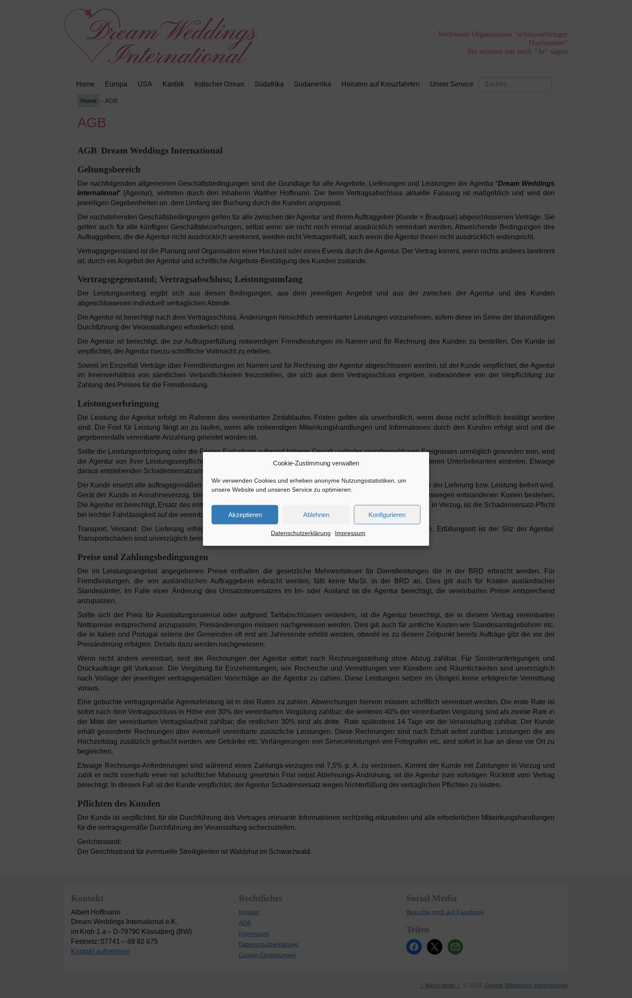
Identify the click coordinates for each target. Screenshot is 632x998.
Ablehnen (316, 514)
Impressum (350, 533)
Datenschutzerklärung (301, 533)
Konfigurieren (386, 514)
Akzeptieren (245, 514)
